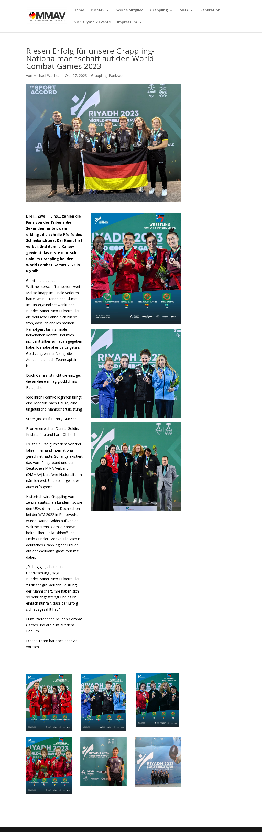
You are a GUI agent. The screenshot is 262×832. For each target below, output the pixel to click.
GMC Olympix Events (92, 22)
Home (79, 10)
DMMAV (98, 10)
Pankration (210, 10)
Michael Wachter (47, 75)
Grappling (159, 10)
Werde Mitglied (130, 10)
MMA (184, 10)
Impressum (127, 22)
